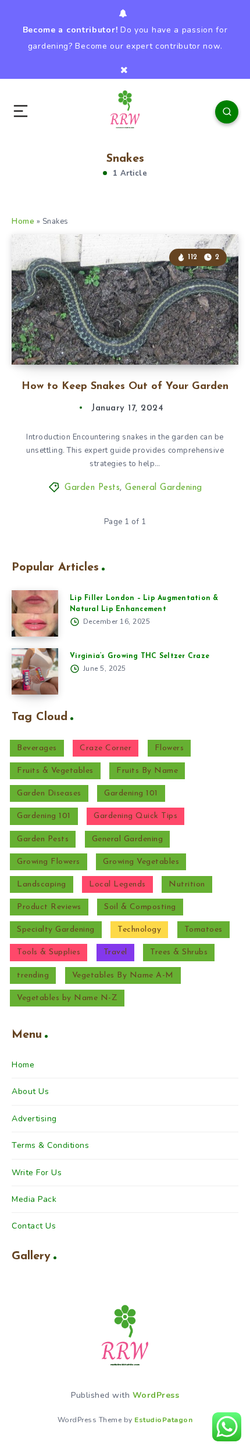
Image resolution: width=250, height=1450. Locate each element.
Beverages (37, 748)
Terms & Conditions (50, 1145)
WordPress (156, 1395)
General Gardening (163, 488)
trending (33, 975)
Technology (139, 929)
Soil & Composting (140, 907)
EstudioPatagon (163, 1419)
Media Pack (34, 1199)
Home (23, 221)
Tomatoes (203, 929)
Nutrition (187, 884)
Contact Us (34, 1225)
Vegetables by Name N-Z (67, 998)
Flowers (169, 748)
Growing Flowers (48, 861)
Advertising (34, 1118)
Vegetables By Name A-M (123, 975)
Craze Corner (105, 748)
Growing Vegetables (141, 861)
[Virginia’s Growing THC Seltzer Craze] (35, 671)
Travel (115, 952)
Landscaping (41, 884)
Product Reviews (49, 907)
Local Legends (117, 884)
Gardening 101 (131, 793)
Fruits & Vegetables (55, 770)
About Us (30, 1091)
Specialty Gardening (56, 929)
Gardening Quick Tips (135, 816)
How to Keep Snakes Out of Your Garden (125, 386)
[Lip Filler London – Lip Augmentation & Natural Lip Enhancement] (35, 613)
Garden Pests (92, 488)
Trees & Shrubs (179, 952)
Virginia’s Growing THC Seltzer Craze (139, 656)
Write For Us (37, 1172)
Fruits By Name (147, 770)
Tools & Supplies (48, 952)
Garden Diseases (49, 793)
